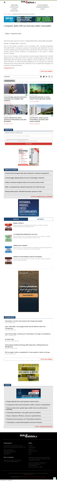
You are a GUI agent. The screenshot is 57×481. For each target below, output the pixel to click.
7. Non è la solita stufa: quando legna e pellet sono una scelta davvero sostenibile (26, 408)
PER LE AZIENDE (9, 457)
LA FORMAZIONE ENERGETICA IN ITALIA (25, 234)
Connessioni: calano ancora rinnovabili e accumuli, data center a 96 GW (39, 119)
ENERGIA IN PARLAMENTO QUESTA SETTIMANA (27, 256)
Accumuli (30, 452)
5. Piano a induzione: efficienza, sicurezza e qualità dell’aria (23, 416)
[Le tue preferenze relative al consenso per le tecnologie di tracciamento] (54, 478)
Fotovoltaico (31, 449)
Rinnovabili (31, 445)
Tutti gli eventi (46, 71)
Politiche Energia (32, 447)
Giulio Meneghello (7, 103)
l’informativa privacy (21, 140)
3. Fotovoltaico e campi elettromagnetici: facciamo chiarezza (24, 422)
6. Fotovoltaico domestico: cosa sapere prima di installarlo (23, 412)
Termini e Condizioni (42, 476)
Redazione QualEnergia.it (35, 123)
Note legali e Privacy (25, 476)
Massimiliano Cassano (8, 123)
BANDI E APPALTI (18, 223)
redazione (31, 474)
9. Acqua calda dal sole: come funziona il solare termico (22, 401)
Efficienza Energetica (33, 450)
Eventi (9, 14)
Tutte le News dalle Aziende (41, 197)
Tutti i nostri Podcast (43, 427)
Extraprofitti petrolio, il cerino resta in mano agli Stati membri (40, 98)
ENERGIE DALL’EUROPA (20, 245)
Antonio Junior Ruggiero (34, 101)
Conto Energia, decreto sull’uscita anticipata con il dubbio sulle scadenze (15, 99)
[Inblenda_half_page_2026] (28, 291)
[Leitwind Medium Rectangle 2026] (28, 207)
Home (5, 14)
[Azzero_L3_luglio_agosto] (28, 19)
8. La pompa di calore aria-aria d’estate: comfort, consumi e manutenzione (28, 404)
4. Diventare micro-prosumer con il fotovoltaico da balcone (23, 419)
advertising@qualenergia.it (13, 461)
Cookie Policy (34, 476)
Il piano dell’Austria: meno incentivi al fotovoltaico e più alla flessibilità (15, 119)
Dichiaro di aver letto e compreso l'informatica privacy (17, 139)
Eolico (42, 9)
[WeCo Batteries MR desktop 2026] (28, 156)
